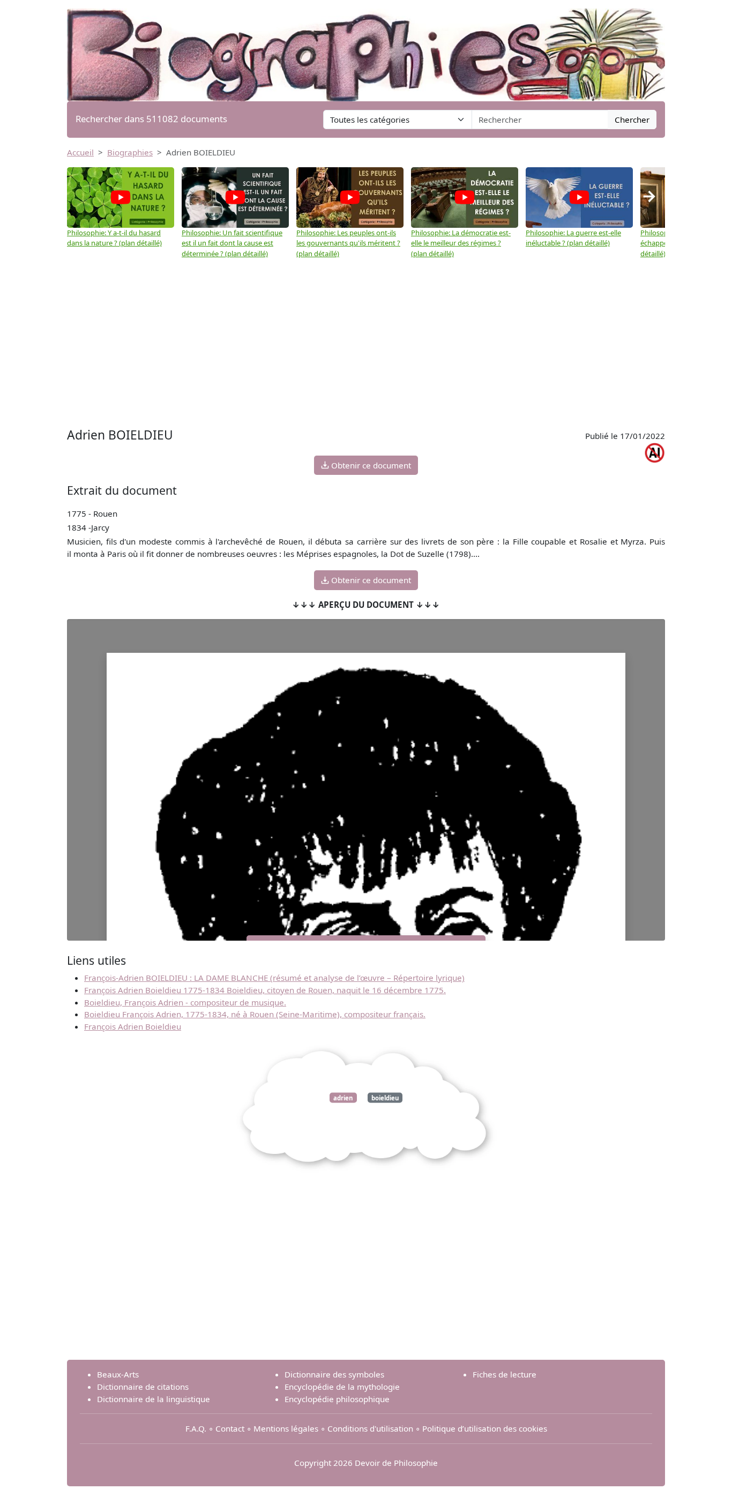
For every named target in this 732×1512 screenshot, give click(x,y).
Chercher (632, 119)
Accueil (80, 152)
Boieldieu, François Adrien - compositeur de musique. (185, 1002)
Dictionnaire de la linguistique (153, 1399)
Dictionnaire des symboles (334, 1374)
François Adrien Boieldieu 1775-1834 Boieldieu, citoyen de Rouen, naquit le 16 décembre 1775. (265, 990)
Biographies (130, 152)
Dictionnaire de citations (143, 1386)
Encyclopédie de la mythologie (342, 1386)
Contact (229, 1428)
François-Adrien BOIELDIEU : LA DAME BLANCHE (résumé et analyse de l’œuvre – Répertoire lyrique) (274, 977)
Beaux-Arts (118, 1374)
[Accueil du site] (366, 49)
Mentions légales (285, 1428)
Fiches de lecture (504, 1374)
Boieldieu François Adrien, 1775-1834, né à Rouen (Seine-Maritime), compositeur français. (254, 1014)
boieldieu (385, 1097)
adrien (343, 1097)
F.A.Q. (195, 1428)
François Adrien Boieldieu (132, 1026)
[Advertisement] (366, 339)
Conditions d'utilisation (370, 1428)
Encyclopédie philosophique (337, 1399)
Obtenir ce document (370, 465)
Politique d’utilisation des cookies (484, 1428)
